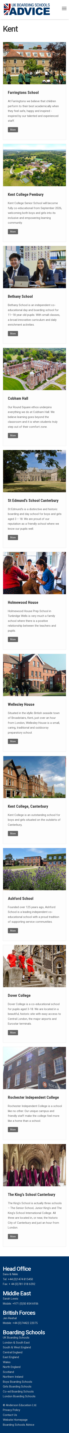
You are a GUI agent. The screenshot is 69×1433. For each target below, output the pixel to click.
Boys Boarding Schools (17, 1381)
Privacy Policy (11, 1410)
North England (12, 1367)
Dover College (19, 995)
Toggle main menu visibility (64, 8)
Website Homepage (15, 1419)
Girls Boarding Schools (17, 1386)
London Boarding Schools (19, 1396)
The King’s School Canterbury (31, 1194)
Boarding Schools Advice (18, 1424)
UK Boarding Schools (16, 1337)
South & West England (17, 1347)
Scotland (8, 1372)
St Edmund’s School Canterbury (33, 500)
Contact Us (10, 1415)
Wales (7, 1362)
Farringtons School (23, 92)
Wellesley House (21, 704)
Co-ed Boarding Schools (18, 1391)
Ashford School (20, 898)
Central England (12, 1352)
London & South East (16, 1342)
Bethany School (20, 296)
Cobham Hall (18, 398)
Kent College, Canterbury (28, 806)
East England (11, 1357)
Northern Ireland (13, 1376)
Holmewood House (23, 602)
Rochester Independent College (33, 1097)
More (13, 129)
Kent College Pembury (26, 194)
